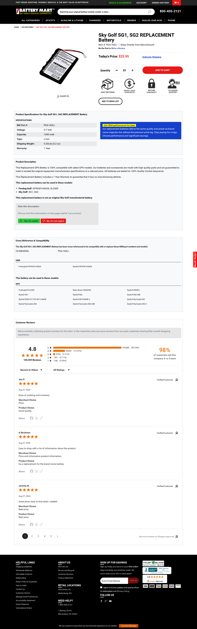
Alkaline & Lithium (72, 20)
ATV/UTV (50, 20)
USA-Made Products (24, 574)
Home (16, 27)
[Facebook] (101, 601)
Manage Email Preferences (27, 597)
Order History (160, 3)
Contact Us (20, 589)
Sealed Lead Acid (152, 20)
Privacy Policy (123, 591)
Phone (171, 20)
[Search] (148, 11)
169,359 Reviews (32, 360)
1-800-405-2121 (65, 605)
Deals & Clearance (120, 3)
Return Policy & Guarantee (26, 582)
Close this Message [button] (128, 626)
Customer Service (23, 593)
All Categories (31, 20)
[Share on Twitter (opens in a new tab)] (36, 418)
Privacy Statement (65, 578)
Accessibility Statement (25, 600)
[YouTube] (110, 601)
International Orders (24, 608)
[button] (116, 70)
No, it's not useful (55, 221)
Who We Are (63, 567)
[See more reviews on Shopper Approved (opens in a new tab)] (41, 418)
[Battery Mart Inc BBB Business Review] (156, 570)
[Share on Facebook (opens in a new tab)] (31, 418)
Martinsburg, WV (65, 593)
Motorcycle (114, 20)
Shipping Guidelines (24, 567)
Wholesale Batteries (24, 570)
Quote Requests (22, 604)
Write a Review (118, 48)
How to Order (21, 585)
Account (141, 3)
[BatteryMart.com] (35, 11)
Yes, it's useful (30, 221)
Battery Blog (21, 578)
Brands (131, 20)
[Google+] (106, 601)
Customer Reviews (65, 574)
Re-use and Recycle (66, 570)
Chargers (95, 20)
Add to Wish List (110, 101)
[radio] (98, 348)
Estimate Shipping (151, 57)
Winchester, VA (64, 589)
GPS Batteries (27, 27)
